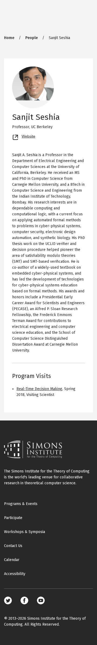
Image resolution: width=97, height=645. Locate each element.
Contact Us (13, 546)
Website (28, 136)
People (31, 38)
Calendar (11, 560)
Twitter (8, 600)
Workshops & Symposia (24, 532)
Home (9, 38)
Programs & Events (20, 504)
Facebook (24, 600)
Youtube (41, 600)
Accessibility (14, 574)
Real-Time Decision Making (39, 389)
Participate (13, 518)
